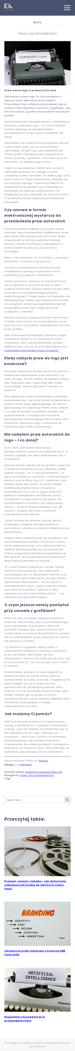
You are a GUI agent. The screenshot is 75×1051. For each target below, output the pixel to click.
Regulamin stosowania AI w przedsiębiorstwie (24, 1018)
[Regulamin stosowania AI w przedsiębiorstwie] (37, 1011)
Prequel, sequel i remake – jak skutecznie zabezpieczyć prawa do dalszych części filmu (35, 885)
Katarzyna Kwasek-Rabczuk (43, 772)
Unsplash (25, 764)
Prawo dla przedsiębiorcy (36, 775)
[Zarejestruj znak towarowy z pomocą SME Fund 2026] (37, 945)
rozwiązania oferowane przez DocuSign (31, 350)
